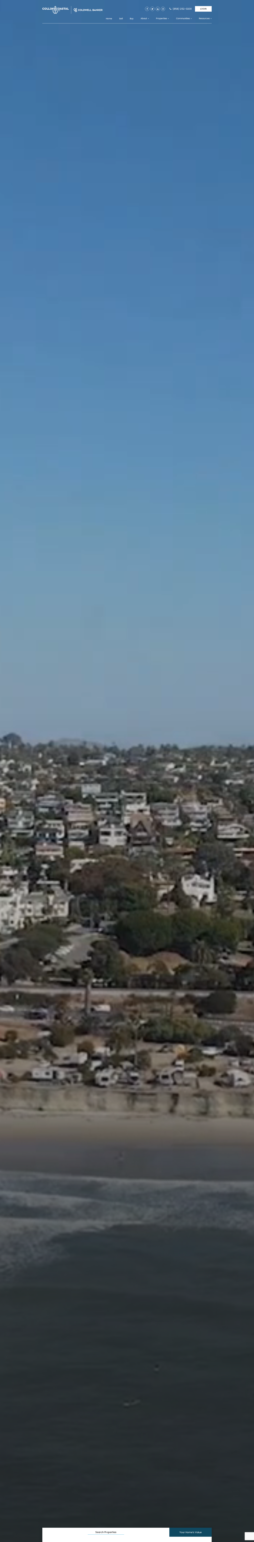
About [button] (144, 18)
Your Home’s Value (191, 1532)
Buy (131, 18)
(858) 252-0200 (182, 9)
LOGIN (203, 8)
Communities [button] (183, 18)
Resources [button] (204, 18)
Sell (121, 18)
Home (109, 18)
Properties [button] (161, 18)
